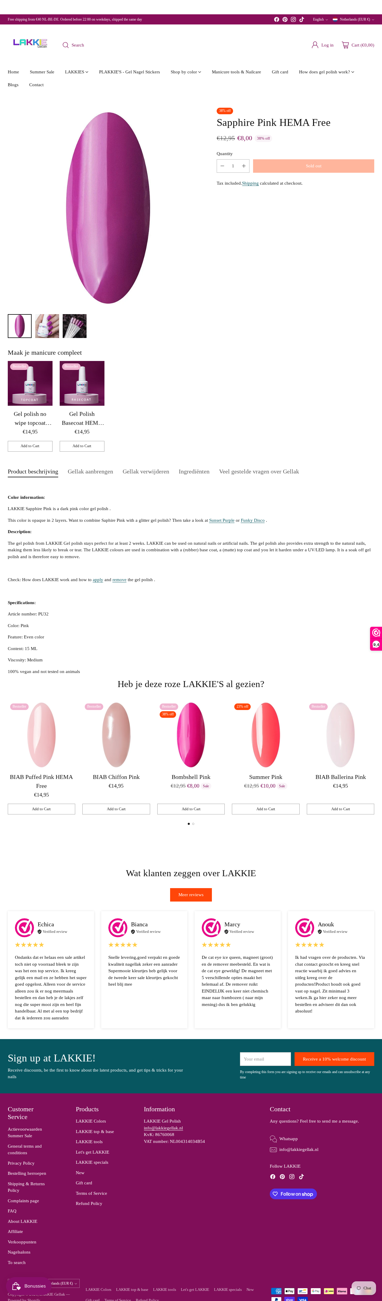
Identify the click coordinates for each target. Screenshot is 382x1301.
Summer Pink (265, 777)
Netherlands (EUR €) (355, 19)
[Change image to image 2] (47, 326)
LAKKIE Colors (91, 1121)
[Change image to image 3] (75, 326)
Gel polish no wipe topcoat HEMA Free (30, 422)
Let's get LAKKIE (92, 1152)
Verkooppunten (22, 1242)
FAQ (12, 1211)
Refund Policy (89, 1203)
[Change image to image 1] (20, 326)
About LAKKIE (22, 1221)
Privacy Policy (21, 1163)
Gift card (84, 1182)
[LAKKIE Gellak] (30, 45)
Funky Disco (253, 520)
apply (98, 579)
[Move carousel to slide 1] (189, 824)
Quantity (225, 153)
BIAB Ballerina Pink (340, 777)
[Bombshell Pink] (191, 735)
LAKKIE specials (92, 1162)
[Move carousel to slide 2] (193, 824)
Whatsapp (288, 1138)
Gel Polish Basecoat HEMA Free (82, 422)
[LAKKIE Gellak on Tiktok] (302, 20)
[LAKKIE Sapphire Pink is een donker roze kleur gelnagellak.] (108, 208)
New (80, 1172)
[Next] (372, 757)
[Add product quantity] (243, 166)
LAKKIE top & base (95, 1131)
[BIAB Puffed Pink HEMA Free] (42, 735)
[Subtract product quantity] (222, 166)
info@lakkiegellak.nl (163, 1128)
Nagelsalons (19, 1252)
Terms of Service (91, 1193)
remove (120, 579)
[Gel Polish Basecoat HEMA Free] (82, 383)
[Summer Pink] (266, 735)
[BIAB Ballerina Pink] (341, 735)
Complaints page (23, 1200)
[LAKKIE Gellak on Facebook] (277, 20)
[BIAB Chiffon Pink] (116, 735)
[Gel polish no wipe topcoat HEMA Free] (30, 383)
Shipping (250, 183)
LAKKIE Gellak (52, 1294)
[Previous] (9, 757)
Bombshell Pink (191, 777)
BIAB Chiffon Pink (116, 777)
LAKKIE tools (89, 1141)
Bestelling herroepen (27, 1173)
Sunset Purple (222, 520)
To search (17, 1262)
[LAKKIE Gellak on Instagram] (293, 20)
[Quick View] (44, 368)
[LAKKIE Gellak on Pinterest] (285, 20)
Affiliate (15, 1231)
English (318, 19)
